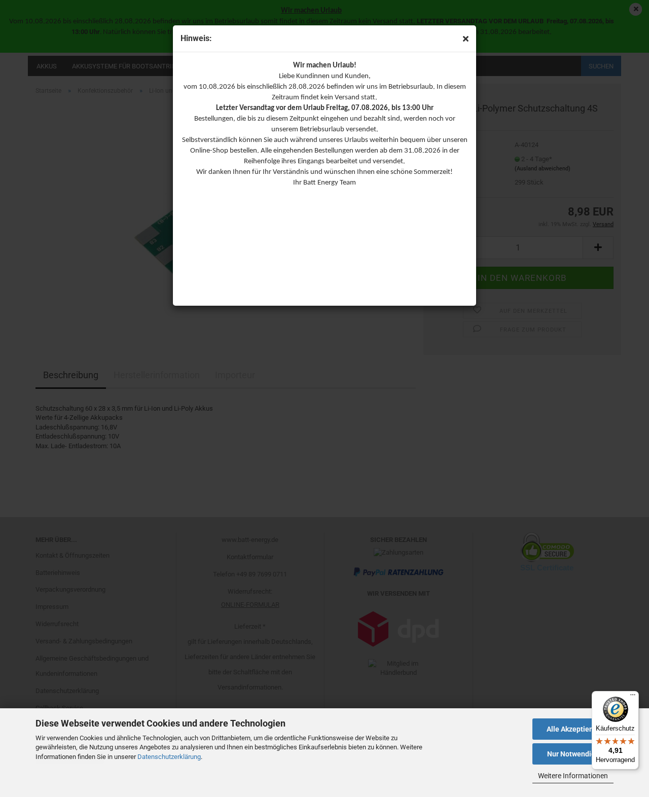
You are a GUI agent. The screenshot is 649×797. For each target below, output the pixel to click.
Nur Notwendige (573, 754)
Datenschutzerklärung (169, 756)
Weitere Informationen (573, 776)
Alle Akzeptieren (573, 729)
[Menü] (633, 697)
